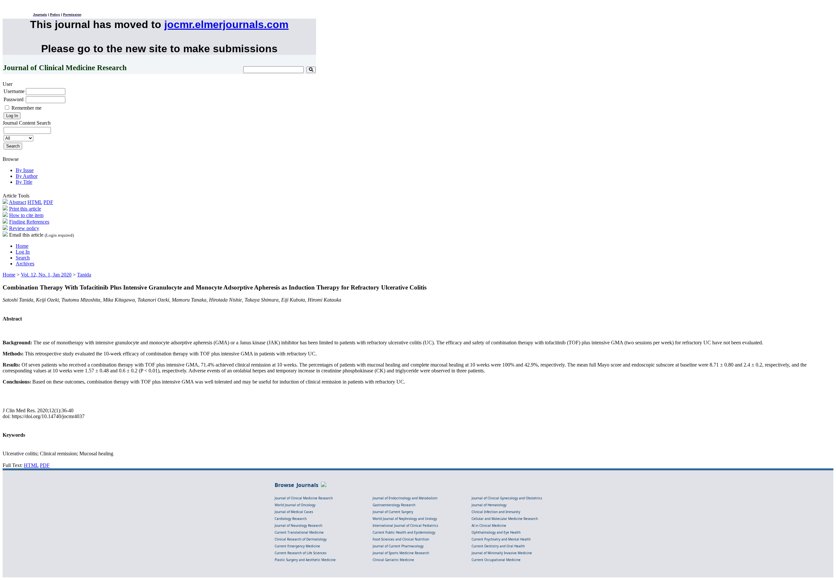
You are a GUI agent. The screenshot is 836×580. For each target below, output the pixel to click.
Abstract (17, 202)
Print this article (25, 209)
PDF (48, 202)
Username (14, 91)
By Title (24, 182)
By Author (27, 176)
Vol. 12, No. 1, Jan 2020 (46, 274)
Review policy (24, 228)
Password (14, 99)
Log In (23, 252)
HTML (34, 202)
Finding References (29, 222)
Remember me (26, 108)
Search (23, 257)
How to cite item (26, 215)
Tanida (84, 274)
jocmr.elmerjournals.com (226, 24)
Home (22, 246)
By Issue (25, 170)
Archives (25, 263)
